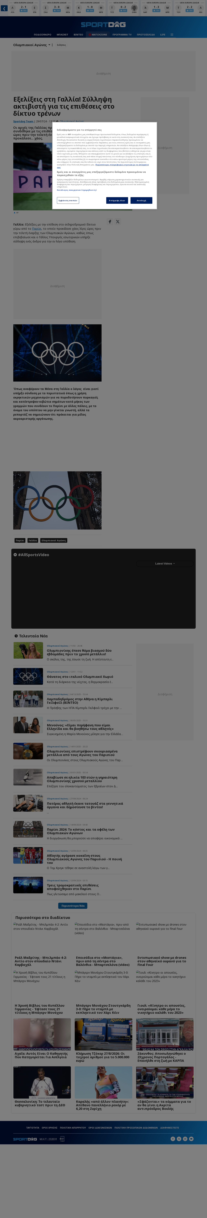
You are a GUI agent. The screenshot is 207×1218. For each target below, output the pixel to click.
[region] (104, 166)
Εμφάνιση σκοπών (68, 200)
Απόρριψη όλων (117, 200)
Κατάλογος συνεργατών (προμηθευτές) (77, 190)
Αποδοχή (141, 200)
